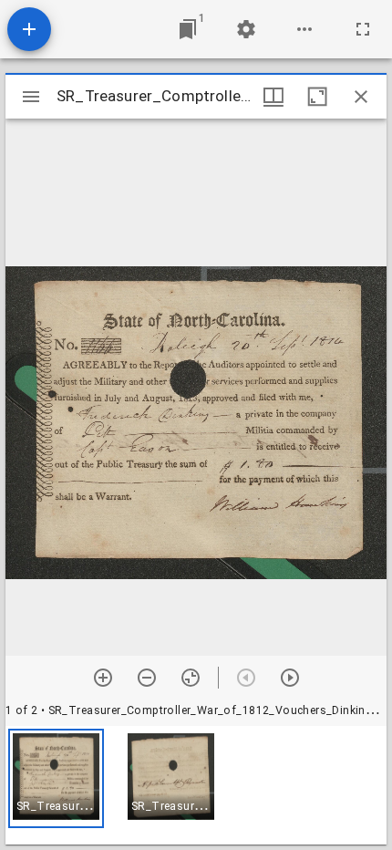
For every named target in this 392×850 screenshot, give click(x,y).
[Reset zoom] (190, 678)
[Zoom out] (147, 678)
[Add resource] (29, 29)
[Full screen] (363, 29)
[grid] (196, 785)
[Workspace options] (304, 29)
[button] (56, 778)
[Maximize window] (317, 97)
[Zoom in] (103, 678)
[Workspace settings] (246, 29)
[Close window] (361, 97)
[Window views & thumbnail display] (273, 97)
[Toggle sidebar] (31, 97)
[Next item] (290, 678)
